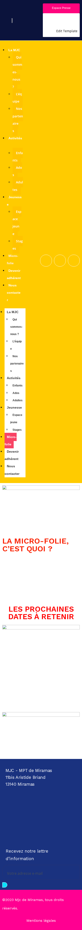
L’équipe (17, 97)
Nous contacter (13, 292)
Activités (13, 378)
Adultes (18, 186)
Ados (17, 171)
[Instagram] (42, 818)
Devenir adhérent (12, 455)
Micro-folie (11, 440)
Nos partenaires (18, 119)
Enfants (18, 156)
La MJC (14, 50)
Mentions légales (41, 920)
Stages (18, 245)
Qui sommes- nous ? (16, 327)
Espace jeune (17, 222)
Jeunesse (14, 407)
